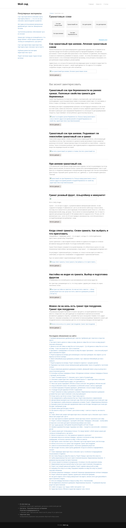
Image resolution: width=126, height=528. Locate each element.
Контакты (23, 508)
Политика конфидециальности (29, 510)
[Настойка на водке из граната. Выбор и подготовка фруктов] (78, 291)
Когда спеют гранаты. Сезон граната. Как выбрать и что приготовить (78, 232)
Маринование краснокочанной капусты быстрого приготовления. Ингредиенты (76, 464)
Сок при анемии (58, 33)
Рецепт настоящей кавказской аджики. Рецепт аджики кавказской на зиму (74, 466)
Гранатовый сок (72, 24)
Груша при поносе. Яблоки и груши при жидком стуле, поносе (70, 489)
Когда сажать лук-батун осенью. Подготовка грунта (67, 396)
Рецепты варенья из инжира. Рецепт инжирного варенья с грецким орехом (74, 363)
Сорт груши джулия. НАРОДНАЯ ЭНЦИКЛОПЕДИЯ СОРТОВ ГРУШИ (72, 425)
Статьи (106, 4)
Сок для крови (86, 24)
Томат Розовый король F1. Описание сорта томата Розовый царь (72, 377)
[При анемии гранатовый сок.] (78, 180)
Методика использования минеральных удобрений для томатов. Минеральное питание (30, 26)
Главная (91, 4)
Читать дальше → (55, 75)
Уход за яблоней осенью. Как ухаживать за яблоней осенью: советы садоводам (76, 386)
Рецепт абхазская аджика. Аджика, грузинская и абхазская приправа (73, 474)
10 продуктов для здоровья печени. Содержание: (66, 390)
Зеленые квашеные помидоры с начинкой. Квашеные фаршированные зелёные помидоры (79, 472)
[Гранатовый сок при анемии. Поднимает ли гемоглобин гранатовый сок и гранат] (78, 151)
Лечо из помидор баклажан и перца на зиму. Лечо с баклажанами (72, 481)
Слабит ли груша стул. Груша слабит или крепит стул (68, 487)
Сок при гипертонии (58, 24)
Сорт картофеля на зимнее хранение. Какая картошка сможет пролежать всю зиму (77, 419)
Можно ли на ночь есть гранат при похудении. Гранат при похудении (75, 307)
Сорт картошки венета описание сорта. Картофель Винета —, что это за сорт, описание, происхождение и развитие (30, 19)
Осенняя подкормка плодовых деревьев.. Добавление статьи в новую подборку (76, 388)
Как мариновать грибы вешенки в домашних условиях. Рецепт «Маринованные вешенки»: (79, 402)
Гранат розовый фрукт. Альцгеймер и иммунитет (77, 195)
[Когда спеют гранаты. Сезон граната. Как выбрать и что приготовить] (78, 262)
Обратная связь (25, 514)
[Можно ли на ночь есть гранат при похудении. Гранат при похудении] (78, 324)
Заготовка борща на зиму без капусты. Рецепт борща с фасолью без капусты (76, 456)
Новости (98, 4)
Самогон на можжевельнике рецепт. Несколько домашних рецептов (73, 445)
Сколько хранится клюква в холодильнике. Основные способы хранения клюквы (76, 462)
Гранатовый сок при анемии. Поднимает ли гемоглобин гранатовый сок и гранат (74, 135)
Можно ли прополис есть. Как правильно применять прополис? (71, 435)
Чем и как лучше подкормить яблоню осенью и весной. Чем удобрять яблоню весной (78, 383)
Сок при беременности (72, 33)
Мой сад (23, 4)
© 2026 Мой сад (25, 504)
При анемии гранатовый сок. (65, 163)
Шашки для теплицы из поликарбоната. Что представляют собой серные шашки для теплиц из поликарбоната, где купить (31, 39)
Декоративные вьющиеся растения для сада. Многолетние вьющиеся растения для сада (79, 400)
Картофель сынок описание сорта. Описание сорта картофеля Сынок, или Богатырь (78, 441)
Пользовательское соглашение (37, 508)
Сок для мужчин (101, 24)
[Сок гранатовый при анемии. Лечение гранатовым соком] (78, 71)
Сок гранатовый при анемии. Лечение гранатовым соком (78, 45)
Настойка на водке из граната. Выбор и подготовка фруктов (78, 276)
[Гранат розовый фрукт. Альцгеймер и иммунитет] (78, 198)
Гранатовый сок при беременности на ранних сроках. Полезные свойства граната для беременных (75, 93)
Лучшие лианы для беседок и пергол (62, 408)
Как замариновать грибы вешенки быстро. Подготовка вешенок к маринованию (76, 398)
